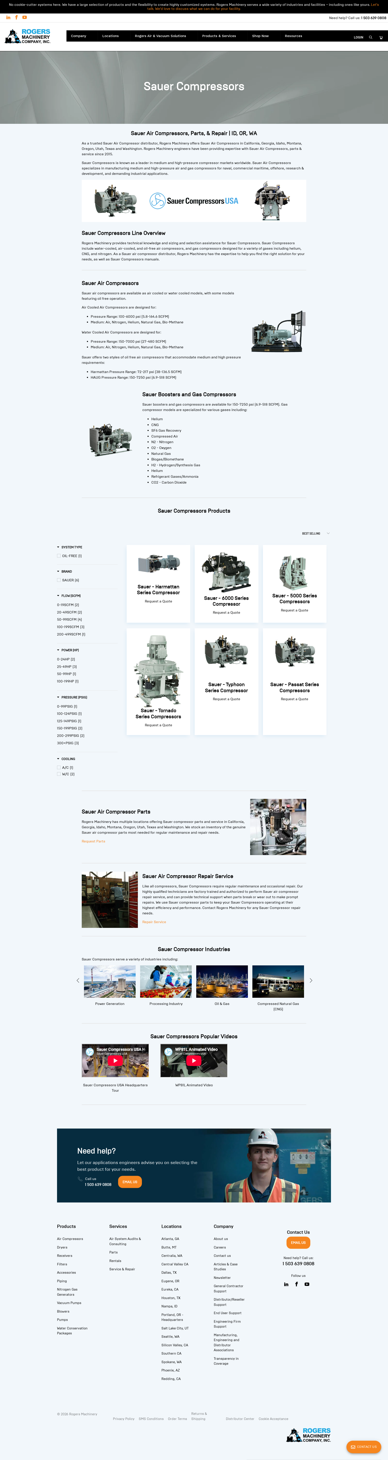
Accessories (66, 1273)
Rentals (115, 1261)
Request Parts (93, 841)
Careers (220, 1247)
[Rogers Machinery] (33, 36)
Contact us (222, 1256)
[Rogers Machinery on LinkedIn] (8, 18)
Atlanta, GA (170, 1239)
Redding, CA (171, 1379)
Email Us (298, 1243)
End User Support (228, 1313)
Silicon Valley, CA (174, 1345)
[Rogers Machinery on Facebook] (16, 18)
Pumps (62, 1320)
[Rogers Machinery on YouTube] (24, 18)
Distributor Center (240, 1419)
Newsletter (222, 1278)
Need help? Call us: (357, 18)
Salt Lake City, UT (175, 1328)
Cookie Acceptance (273, 1419)
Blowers (63, 1311)
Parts (113, 1252)
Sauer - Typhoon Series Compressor (226, 681)
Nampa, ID (169, 1306)
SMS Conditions (151, 1419)
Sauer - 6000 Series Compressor (226, 583)
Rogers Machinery (83, 1414)
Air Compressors (70, 1239)
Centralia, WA (171, 1256)
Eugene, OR (170, 1281)
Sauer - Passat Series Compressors (294, 681)
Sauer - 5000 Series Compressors (294, 583)
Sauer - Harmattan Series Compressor (158, 583)
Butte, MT (168, 1247)
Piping (62, 1281)
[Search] (371, 38)
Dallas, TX (168, 1273)
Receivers (64, 1256)
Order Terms (177, 1419)
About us (221, 1239)
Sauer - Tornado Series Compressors (158, 681)
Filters (62, 1264)
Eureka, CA (170, 1289)
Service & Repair (122, 1269)
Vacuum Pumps (69, 1303)
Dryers (62, 1247)
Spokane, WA (171, 1362)
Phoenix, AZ (170, 1370)
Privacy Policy (123, 1419)
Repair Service (154, 922)
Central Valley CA (174, 1264)
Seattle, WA (170, 1337)
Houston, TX (170, 1298)
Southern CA (171, 1353)
